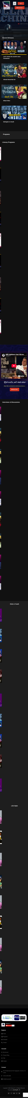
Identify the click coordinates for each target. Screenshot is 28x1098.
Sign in (21, 3)
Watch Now (7, 26)
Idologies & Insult (8, 122)
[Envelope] (19, 1093)
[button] (14, 3)
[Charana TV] (6, 5)
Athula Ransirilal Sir (9, 79)
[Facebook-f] (11, 1093)
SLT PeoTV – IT (16, 1089)
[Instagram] (17, 1093)
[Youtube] (14, 1093)
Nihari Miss (6, 100)
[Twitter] (9, 1093)
